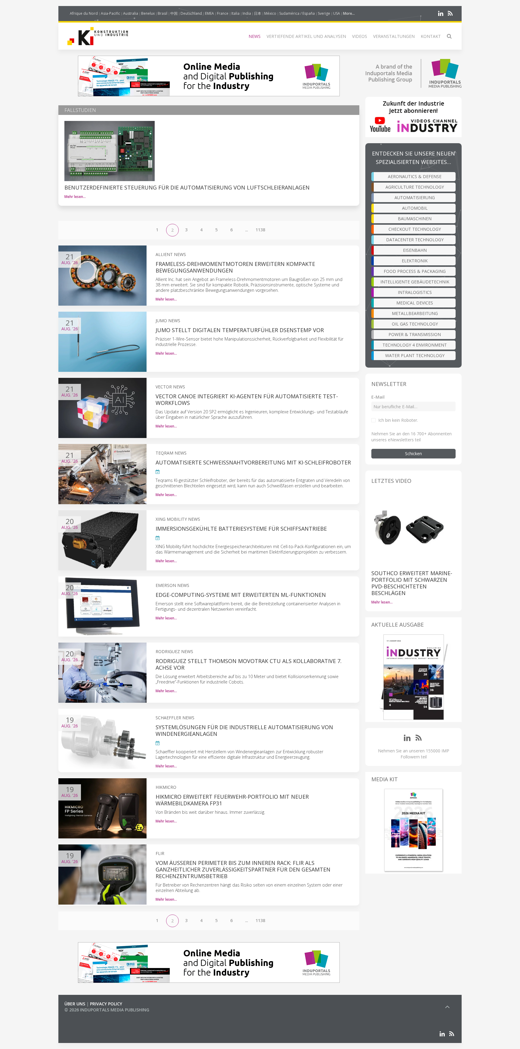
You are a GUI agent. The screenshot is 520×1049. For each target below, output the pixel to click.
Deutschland (191, 13)
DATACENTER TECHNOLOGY (415, 239)
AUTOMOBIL (415, 208)
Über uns (74, 1004)
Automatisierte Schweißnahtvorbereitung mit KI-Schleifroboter (253, 462)
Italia (235, 13)
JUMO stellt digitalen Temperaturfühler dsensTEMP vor (240, 330)
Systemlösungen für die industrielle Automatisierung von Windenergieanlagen (244, 730)
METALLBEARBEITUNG (415, 313)
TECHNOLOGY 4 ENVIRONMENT (414, 345)
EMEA (209, 13)
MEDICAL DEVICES (414, 303)
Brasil (162, 13)
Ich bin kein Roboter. (398, 420)
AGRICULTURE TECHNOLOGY (414, 187)
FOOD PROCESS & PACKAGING (415, 271)
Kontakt (431, 36)
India (247, 13)
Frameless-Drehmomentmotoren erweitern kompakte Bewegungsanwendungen (235, 267)
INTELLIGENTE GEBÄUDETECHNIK (414, 282)
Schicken (413, 453)
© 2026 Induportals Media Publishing (106, 1010)
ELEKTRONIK (415, 261)
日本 (257, 13)
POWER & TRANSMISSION (414, 334)
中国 (174, 13)
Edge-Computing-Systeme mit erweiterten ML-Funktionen (241, 594)
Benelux (148, 13)
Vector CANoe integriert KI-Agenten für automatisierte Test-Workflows (247, 399)
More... (349, 13)
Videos (359, 36)
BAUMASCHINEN (415, 218)
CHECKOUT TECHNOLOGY (414, 229)
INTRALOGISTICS (415, 292)
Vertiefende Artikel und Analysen (306, 36)
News (255, 36)
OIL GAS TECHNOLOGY (415, 324)
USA (336, 13)
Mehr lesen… (75, 196)
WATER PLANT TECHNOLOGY (414, 355)
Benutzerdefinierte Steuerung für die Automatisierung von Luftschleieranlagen (187, 187)
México (270, 13)
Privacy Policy (106, 1004)
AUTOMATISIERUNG (415, 197)
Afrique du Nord (84, 13)
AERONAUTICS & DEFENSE (414, 176)
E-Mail (378, 397)
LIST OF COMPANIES (84, 1016)
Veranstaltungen (394, 36)
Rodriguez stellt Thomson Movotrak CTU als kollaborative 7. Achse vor (249, 664)
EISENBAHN (415, 250)
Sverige (324, 13)
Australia (130, 13)
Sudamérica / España (297, 13)
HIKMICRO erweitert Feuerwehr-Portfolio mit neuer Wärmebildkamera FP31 (232, 800)
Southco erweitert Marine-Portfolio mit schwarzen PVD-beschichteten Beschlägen (411, 583)
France (222, 13)
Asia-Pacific (110, 13)
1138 (260, 230)
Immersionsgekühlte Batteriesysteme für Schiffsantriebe (241, 528)
